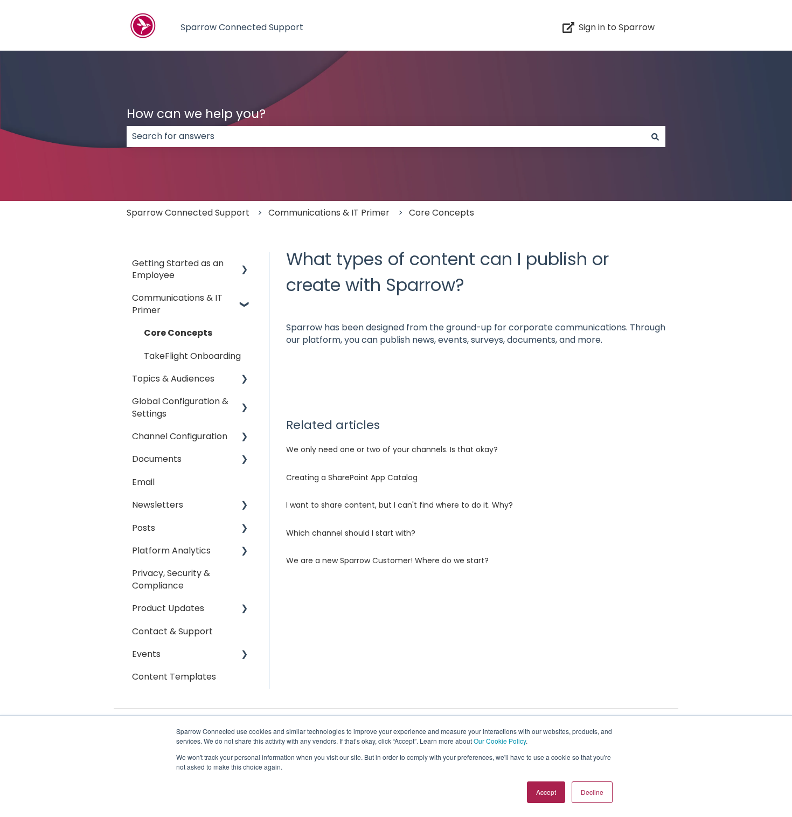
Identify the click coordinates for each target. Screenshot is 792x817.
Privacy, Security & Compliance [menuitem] (171, 579)
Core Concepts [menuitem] (178, 333)
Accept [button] (546, 792)
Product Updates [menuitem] (168, 608)
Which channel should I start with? (350, 533)
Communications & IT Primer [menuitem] (177, 304)
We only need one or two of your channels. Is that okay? (392, 449)
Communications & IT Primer (329, 212)
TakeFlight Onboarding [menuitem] (192, 356)
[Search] (655, 136)
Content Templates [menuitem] (174, 676)
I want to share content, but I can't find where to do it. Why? (399, 505)
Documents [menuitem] (157, 459)
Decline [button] (592, 792)
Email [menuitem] (143, 482)
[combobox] (386, 136)
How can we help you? (196, 113)
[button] (244, 264)
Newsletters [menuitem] (157, 504)
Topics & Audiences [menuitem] (173, 378)
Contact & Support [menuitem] (172, 631)
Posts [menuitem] (143, 528)
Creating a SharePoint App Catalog (352, 477)
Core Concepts (441, 212)
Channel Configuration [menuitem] (179, 436)
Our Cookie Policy (500, 740)
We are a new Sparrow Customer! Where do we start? (387, 560)
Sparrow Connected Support (241, 27)
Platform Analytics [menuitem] (171, 550)
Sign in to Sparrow (617, 27)
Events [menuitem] (146, 654)
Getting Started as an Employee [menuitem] (178, 269)
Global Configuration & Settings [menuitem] (180, 407)
